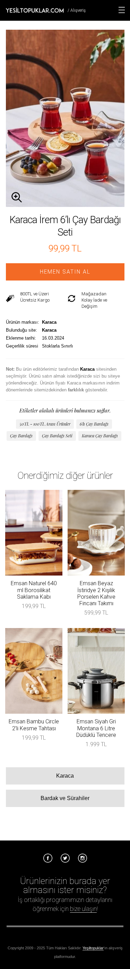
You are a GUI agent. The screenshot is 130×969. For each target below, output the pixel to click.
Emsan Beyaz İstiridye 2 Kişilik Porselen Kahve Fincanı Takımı (96, 593)
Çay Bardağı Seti (57, 435)
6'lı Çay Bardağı (94, 424)
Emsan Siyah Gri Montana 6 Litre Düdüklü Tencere (96, 728)
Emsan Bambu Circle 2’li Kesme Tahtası (34, 724)
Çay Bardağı (21, 435)
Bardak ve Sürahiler (65, 798)
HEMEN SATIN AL (65, 272)
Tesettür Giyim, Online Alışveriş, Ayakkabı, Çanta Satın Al (34, 10)
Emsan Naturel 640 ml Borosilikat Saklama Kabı (34, 590)
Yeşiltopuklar (93, 948)
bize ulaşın (83, 908)
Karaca (65, 776)
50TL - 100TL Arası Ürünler (44, 424)
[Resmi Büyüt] (65, 205)
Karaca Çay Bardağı (100, 435)
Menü (122, 10)
